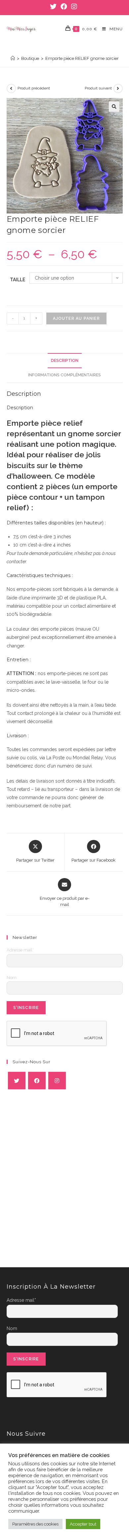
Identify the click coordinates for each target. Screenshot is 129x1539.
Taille (17, 279)
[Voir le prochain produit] (118, 88)
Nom (12, 977)
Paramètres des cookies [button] (35, 1524)
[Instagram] (57, 1081)
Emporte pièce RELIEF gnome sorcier (82, 58)
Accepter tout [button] (83, 1524)
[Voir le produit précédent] (11, 88)
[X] (17, 1081)
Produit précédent (34, 88)
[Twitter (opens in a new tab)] (54, 6)
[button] (114, 106)
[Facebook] (37, 1081)
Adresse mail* (20, 949)
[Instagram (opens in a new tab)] (74, 6)
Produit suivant (98, 88)
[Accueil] (13, 58)
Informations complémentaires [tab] (64, 374)
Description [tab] (64, 360)
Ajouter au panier (76, 318)
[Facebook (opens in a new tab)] (64, 6)
